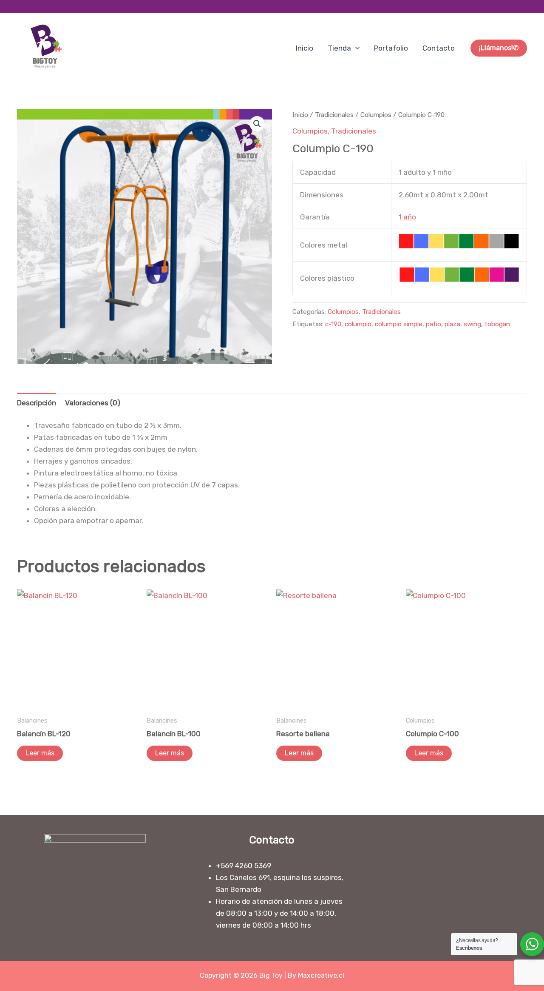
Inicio (304, 48)
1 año (407, 217)
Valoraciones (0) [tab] (92, 403)
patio (433, 324)
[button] (355, 48)
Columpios (375, 115)
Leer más (40, 753)
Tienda (339, 48)
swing (472, 324)
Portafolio (391, 48)
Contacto (438, 48)
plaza (452, 324)
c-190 (333, 324)
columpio (358, 324)
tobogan (497, 324)
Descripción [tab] (36, 403)
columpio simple (398, 324)
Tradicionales (334, 115)
